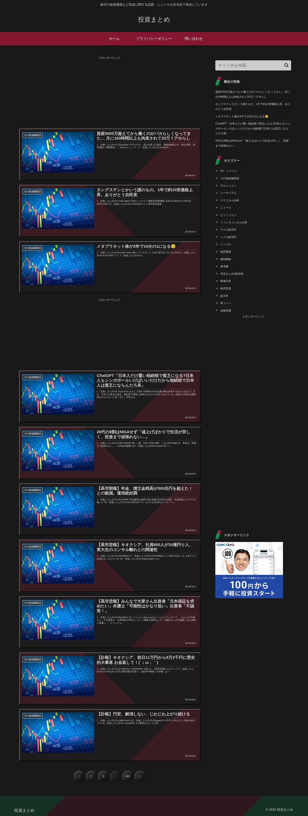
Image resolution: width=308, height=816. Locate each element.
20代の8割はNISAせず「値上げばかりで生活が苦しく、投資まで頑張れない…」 (252, 143)
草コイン (225, 303)
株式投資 (225, 288)
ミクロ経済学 (228, 237)
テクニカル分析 (229, 200)
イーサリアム (228, 193)
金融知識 (225, 310)
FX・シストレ (228, 170)
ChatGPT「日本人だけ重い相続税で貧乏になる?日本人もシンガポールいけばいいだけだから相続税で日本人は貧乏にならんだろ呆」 (252, 128)
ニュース (225, 207)
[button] (286, 65)
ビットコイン (228, 215)
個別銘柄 (225, 259)
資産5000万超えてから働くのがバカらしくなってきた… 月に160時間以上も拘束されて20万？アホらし (252, 94)
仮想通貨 (225, 251)
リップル (225, 244)
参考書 (224, 266)
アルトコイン (228, 185)
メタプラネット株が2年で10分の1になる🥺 (241, 116)
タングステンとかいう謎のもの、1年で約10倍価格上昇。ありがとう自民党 (252, 106)
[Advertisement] (109, 92)
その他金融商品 (229, 178)
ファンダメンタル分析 (233, 222)
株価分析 (225, 281)
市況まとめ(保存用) (232, 273)
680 (127, 776)
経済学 (224, 295)
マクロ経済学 (228, 229)
